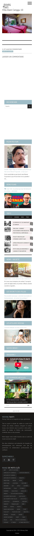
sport (20, 514)
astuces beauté (24, 472)
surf (17, 517)
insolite (23, 491)
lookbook (16, 501)
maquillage (15, 504)
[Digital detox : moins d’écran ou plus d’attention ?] (17, 270)
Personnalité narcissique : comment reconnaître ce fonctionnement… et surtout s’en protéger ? (17, 297)
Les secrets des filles (16, 291)
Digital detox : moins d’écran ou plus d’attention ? (17, 279)
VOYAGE (6, 522)
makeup (6, 504)
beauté (21, 478)
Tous (27, 217)
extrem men (7, 488)
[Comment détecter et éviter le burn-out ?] (17, 336)
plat (25, 509)
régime (6, 514)
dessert (6, 485)
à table (14, 522)
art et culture (13, 470)
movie (12, 506)
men (23, 504)
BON (20, 480)
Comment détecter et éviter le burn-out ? (15, 327)
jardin (6, 493)
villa (5, 519)
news (18, 509)
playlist (6, 512)
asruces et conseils (10, 472)
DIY (13, 485)
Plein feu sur (12, 142)
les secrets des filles (10, 498)
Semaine (16, 217)
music (19, 506)
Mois (22, 217)
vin (11, 519)
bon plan (6, 483)
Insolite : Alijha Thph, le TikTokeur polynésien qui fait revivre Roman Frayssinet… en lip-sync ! (17, 170)
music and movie (9, 509)
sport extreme (8, 517)
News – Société (13, 259)
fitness (22, 488)
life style (23, 498)
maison (24, 501)
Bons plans (11, 184)
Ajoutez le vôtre (8, 51)
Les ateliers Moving (15, 323)
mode (5, 506)
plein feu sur (16, 512)
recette (26, 512)
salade (13, 514)
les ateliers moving (17, 493)
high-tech (15, 491)
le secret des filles (10, 496)
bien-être (6, 480)
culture (23, 483)
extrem (26, 485)
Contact (17, 533)
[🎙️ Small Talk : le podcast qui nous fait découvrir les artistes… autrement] (17, 200)
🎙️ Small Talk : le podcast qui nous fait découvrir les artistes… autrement (17, 190)
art (5, 470)
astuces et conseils (10, 478)
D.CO (8, 405)
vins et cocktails (21, 519)
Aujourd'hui (8, 217)
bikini (14, 480)
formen (6, 491)
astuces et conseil (9, 475)
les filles (22, 496)
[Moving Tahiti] (6, 3)
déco (18, 485)
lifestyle (6, 501)
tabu (23, 517)
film (15, 488)
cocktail (15, 483)
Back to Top (16, 411)
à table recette (24, 522)
